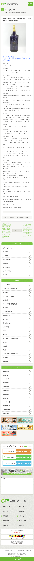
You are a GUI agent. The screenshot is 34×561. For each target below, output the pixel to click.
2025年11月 (6, 406)
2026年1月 (6, 398)
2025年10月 (6, 409)
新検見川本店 (7, 323)
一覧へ (17, 230)
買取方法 (5, 511)
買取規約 (27, 550)
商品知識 (5, 263)
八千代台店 (6, 327)
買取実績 (5, 516)
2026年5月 (6, 383)
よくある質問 (22, 520)
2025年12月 (6, 402)
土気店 (5, 330)
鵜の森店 (5, 307)
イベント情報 (7, 259)
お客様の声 (6, 520)
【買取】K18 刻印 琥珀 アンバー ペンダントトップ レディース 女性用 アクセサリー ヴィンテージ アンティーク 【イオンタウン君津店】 (27, 230)
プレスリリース (7, 248)
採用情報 (22, 550)
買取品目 (21, 506)
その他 (5, 274)
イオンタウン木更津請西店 (10, 338)
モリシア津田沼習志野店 (10, 304)
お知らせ (21, 516)
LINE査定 (17, 457)
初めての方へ (6, 506)
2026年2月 (6, 394)
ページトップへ (17, 559)
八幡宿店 (5, 300)
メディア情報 (7, 271)
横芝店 (5, 334)
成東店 (5, 346)
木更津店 (5, 319)
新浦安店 (5, 357)
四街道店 (5, 361)
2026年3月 (6, 390)
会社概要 (5, 525)
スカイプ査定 (17, 463)
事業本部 (5, 292)
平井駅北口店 (7, 315)
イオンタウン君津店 (8, 296)
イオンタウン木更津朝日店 (10, 353)
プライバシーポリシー (14, 550)
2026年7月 (6, 375)
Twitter (3, 478)
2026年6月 (6, 379)
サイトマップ (6, 550)
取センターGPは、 (9, 56)
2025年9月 (6, 413)
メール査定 (17, 451)
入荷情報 (5, 255)
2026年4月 (6, 386)
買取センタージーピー (14, 501)
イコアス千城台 (7, 311)
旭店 (4, 350)
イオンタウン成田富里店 (22, 217)
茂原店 (5, 342)
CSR (30, 550)
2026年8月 (6, 371)
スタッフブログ (7, 267)
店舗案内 (21, 511)
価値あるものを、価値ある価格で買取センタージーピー (12, 4)
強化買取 (12, 217)
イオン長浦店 (7, 285)
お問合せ (21, 525)
